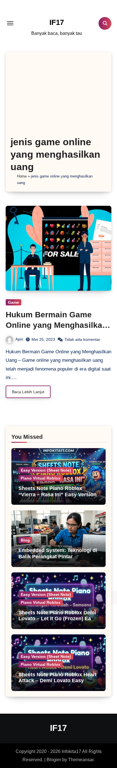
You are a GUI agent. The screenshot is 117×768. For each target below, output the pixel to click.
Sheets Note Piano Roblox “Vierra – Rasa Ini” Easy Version (57, 491)
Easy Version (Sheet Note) (46, 470)
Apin (19, 339)
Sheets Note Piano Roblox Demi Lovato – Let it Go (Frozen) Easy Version (57, 619)
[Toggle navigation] (10, 23)
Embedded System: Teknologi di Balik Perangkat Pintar (57, 553)
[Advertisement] (58, 96)
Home (22, 176)
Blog (25, 540)
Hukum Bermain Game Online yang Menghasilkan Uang (56, 325)
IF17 (56, 22)
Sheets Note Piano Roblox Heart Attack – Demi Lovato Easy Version (57, 681)
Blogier (54, 759)
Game (13, 302)
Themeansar (80, 759)
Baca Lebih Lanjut (28, 392)
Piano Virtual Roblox (40, 478)
